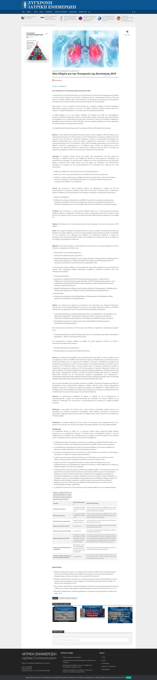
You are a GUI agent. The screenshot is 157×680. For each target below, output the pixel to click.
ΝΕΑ (23, 12)
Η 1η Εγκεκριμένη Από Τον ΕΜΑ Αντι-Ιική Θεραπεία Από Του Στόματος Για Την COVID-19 (108, 18)
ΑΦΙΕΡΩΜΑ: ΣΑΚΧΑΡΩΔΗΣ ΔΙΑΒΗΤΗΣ (63, 607)
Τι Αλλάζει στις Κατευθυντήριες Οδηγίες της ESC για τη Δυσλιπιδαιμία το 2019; (127, 18)
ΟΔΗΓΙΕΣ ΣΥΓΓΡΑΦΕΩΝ (61, 12)
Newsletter (83, 12)
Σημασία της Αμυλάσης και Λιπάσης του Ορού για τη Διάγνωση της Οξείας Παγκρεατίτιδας (89, 18)
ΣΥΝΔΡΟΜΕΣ (48, 12)
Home (24, 25)
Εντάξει (129, 677)
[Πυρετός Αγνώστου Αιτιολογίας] (23, 17)
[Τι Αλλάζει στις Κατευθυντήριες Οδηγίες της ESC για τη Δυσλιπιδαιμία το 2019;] (118, 18)
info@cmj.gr (28, 668)
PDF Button (58, 80)
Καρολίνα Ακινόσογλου (120, 618)
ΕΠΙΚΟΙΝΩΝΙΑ (73, 12)
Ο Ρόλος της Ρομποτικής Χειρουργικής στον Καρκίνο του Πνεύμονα (51, 18)
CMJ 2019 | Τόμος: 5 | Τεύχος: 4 (68, 598)
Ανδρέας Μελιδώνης (65, 620)
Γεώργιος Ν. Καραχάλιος (59, 86)
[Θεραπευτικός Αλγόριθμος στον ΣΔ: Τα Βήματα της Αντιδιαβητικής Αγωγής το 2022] (61, 18)
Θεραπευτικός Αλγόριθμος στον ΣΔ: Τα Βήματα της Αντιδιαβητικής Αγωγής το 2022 (70, 18)
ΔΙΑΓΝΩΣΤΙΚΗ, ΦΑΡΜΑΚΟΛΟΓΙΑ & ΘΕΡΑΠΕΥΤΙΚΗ (65, 71)
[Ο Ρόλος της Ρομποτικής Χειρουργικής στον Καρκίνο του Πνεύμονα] (42, 18)
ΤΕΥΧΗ (35, 12)
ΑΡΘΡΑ (28, 12)
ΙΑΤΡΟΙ (41, 12)
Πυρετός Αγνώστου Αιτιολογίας (30, 17)
